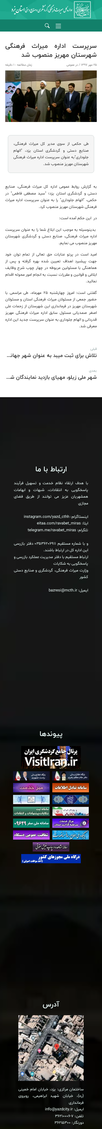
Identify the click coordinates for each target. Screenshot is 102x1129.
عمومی (70, 65)
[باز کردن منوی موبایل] (58, 26)
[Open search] (47, 26)
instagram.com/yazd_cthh (46, 517)
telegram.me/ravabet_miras (52, 530)
